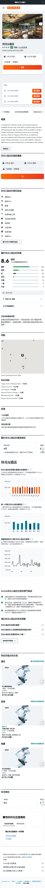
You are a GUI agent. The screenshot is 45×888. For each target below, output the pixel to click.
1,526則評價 (22, 47)
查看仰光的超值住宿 (37, 701)
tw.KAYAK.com (6, 881)
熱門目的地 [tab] (20, 824)
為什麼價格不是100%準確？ (13, 871)
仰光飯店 (9, 839)
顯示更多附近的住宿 (37, 661)
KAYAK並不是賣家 (9, 863)
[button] (42, 2)
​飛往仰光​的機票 (11, 836)
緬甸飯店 (27, 881)
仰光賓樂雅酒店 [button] (7, 686)
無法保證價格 (28, 857)
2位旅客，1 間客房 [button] (11, 62)
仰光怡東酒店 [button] (6, 769)
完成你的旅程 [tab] (8, 824)
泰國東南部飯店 (36, 881)
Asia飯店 (19, 881)
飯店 (13, 881)
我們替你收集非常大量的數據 (14, 867)
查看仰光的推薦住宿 (37, 744)
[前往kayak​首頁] (13, 8)
